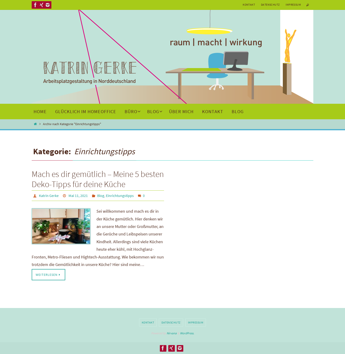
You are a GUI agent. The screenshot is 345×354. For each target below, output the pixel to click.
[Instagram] (47, 5)
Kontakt (249, 4)
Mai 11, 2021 (78, 195)
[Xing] (41, 5)
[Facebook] (35, 5)
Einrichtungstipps (120, 195)
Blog (100, 195)
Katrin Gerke (49, 195)
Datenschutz (270, 4)
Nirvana (172, 333)
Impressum (293, 4)
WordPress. (187, 333)
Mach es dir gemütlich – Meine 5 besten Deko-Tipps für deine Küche (98, 179)
